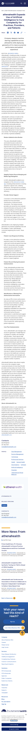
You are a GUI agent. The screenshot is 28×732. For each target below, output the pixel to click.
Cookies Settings (14, 724)
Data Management (16, 451)
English (4, 505)
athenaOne (5, 66)
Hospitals (14, 470)
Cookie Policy (13, 720)
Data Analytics (15, 465)
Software (23, 465)
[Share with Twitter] (11, 32)
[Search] (21, 3)
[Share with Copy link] (21, 32)
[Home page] (8, 3)
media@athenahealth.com (9, 447)
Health (13, 462)
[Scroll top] (22, 633)
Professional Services (17, 459)
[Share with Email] (18, 32)
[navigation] (24, 3)
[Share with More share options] (25, 32)
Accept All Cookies (14, 729)
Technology (14, 457)
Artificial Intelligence (17, 467)
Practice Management (17, 454)
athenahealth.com (7, 435)
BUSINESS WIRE (13, 53)
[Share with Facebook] (14, 32)
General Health (20, 462)
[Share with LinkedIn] (8, 32)
